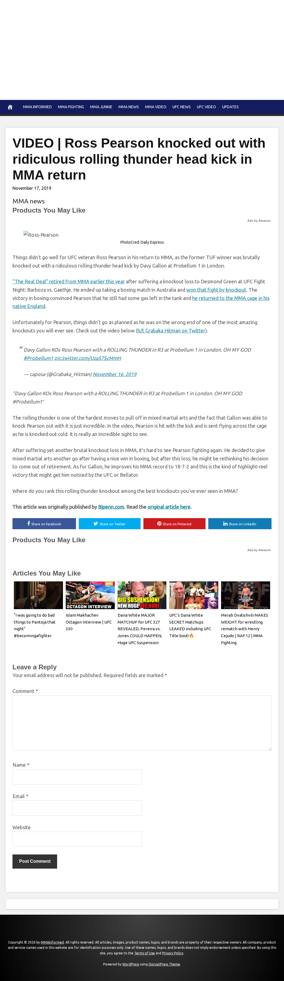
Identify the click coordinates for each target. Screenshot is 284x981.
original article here (169, 507)
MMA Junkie (101, 107)
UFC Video (206, 107)
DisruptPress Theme (164, 964)
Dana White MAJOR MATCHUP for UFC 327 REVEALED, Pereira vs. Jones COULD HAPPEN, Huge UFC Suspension (140, 629)
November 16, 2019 (114, 374)
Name (20, 765)
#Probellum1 (38, 358)
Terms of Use (144, 953)
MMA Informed (37, 107)
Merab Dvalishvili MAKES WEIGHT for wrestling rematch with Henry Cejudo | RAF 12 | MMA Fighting (244, 629)
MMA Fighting (71, 107)
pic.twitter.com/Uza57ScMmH (87, 358)
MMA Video (155, 107)
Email (20, 796)
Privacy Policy (172, 953)
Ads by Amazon (259, 220)
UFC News (182, 107)
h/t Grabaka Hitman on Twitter (171, 330)
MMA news (128, 107)
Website (21, 827)
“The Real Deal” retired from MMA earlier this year (68, 281)
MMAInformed (52, 942)
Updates (230, 107)
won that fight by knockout (216, 289)
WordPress (130, 964)
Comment (25, 691)
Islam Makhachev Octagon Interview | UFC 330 (89, 622)
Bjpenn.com (111, 507)
